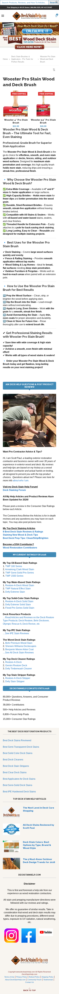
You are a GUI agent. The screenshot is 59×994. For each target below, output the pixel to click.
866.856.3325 (35, 7)
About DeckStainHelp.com (15, 980)
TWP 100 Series (13, 566)
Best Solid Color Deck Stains (17, 753)
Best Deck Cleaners (13, 759)
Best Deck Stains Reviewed (17, 740)
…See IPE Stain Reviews (16, 633)
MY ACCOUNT (46, 7)
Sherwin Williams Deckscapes (20, 646)
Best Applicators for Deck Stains (19, 779)
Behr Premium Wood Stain (18, 643)
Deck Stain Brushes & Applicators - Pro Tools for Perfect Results (22, 59)
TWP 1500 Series (14, 576)
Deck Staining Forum (14, 490)
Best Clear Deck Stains (14, 772)
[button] (56, 3)
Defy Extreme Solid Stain (18, 604)
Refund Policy (34, 977)
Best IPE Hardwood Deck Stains (19, 791)
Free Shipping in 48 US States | (19, 7)
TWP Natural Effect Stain (18, 588)
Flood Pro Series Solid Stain (19, 608)
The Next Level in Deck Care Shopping (38, 809)
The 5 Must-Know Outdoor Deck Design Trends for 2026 (39, 861)
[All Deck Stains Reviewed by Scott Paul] (11, 829)
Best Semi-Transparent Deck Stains (21, 747)
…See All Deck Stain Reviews (18, 652)
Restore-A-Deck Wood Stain (19, 585)
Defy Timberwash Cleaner (18, 668)
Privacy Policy (21, 977)
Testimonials (48, 980)
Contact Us (29, 982)
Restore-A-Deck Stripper (17, 678)
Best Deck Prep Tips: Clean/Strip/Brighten (25, 538)
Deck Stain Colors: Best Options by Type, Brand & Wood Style (37, 845)
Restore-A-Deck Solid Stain (19, 601)
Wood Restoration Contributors (20, 547)
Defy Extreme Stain (15, 592)
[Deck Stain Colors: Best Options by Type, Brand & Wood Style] (11, 846)
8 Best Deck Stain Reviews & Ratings (23, 531)
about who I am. (21, 480)
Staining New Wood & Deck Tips (20, 535)
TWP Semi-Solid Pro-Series (19, 572)
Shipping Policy (47, 977)
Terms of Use (9, 977)
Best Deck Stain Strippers (16, 766)
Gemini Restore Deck (16, 665)
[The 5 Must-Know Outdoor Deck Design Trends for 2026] (11, 863)
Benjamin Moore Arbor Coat (19, 649)
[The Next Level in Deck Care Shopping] (11, 812)
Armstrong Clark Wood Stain (19, 569)
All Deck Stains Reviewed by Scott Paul (38, 826)
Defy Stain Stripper (14, 681)
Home (5, 59)
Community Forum (34, 980)
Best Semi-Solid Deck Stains (17, 785)
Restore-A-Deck (13, 662)
